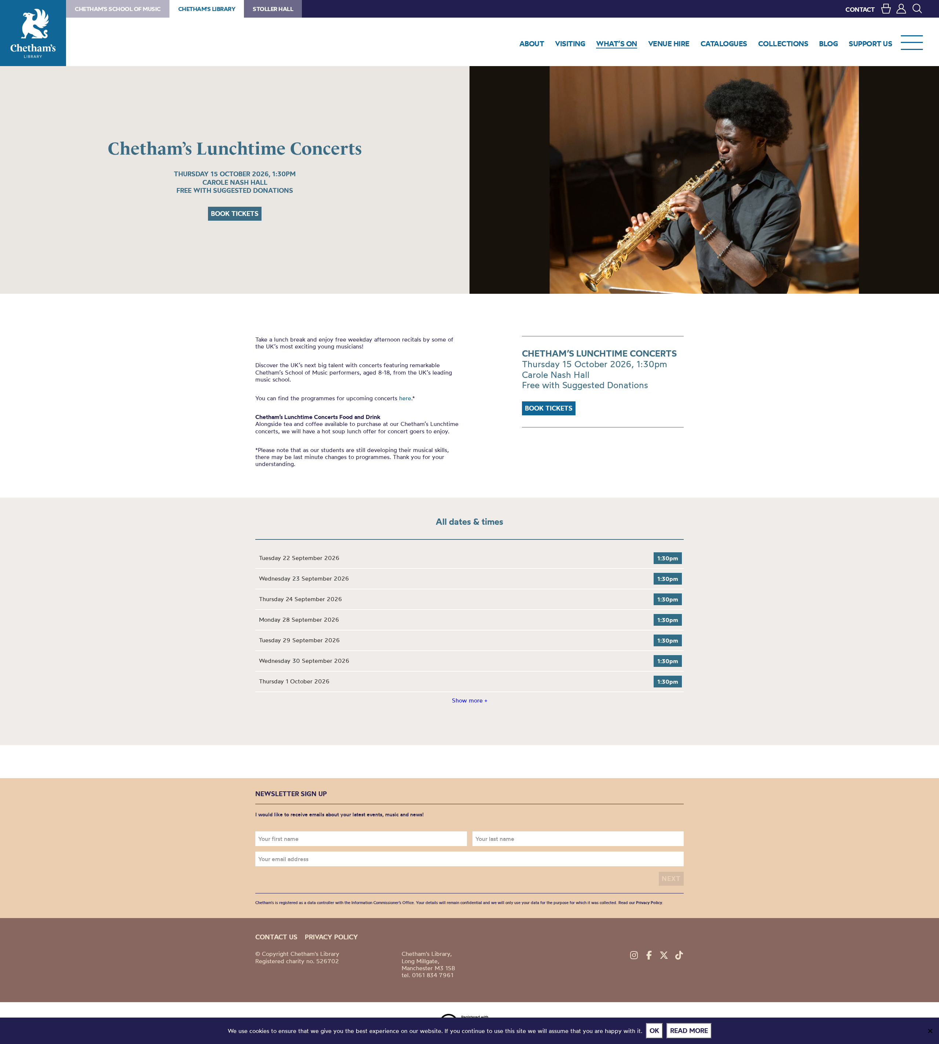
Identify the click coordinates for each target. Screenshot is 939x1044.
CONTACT (860, 9)
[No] (929, 1030)
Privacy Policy (649, 902)
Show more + (469, 700)
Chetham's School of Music (118, 9)
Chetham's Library (33, 33)
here (405, 398)
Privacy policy (331, 937)
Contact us (276, 937)
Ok (654, 1030)
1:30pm (667, 558)
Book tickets (235, 213)
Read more (689, 1030)
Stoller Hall (273, 9)
